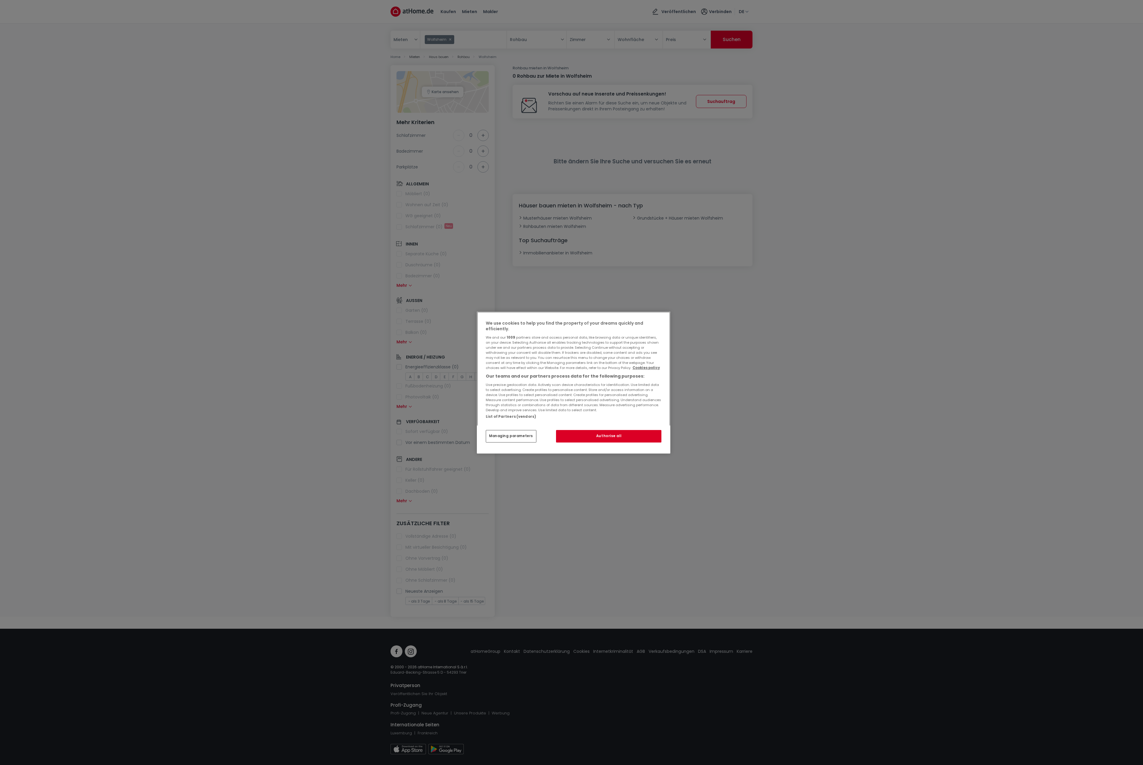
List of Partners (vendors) (511, 416)
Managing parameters (511, 436)
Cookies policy (646, 367)
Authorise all (608, 436)
